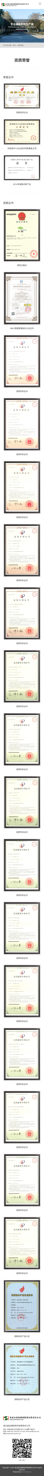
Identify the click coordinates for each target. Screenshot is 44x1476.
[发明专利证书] (22, 361)
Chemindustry (26, 1472)
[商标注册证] (22, 235)
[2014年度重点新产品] (22, 168)
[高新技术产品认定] (22, 1306)
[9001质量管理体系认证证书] (22, 298)
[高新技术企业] (22, 96)
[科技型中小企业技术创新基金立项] (22, 132)
